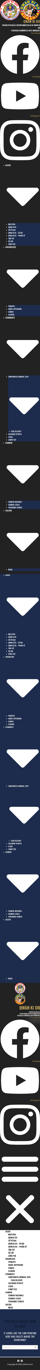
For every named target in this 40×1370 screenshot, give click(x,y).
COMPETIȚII (12, 440)
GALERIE (8, 1304)
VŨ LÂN (10, 241)
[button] (20, 1189)
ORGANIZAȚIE (10, 1258)
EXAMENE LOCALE (14, 504)
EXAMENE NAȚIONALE (15, 502)
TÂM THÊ (11, 238)
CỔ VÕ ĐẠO (12, 230)
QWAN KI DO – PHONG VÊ (16, 235)
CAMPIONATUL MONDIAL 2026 (19, 1277)
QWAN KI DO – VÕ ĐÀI (15, 233)
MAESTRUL (11, 224)
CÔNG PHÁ (11, 244)
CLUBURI (11, 314)
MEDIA (10, 569)
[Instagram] (22, 1361)
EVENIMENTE (10, 1274)
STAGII (10, 437)
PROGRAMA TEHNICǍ (15, 507)
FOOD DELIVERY (16, 431)
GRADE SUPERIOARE (15, 309)
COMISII (11, 312)
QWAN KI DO (31, 21)
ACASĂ (7, 1231)
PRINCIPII (11, 306)
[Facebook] (18, 1361)
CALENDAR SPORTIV (15, 434)
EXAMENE (8, 1292)
